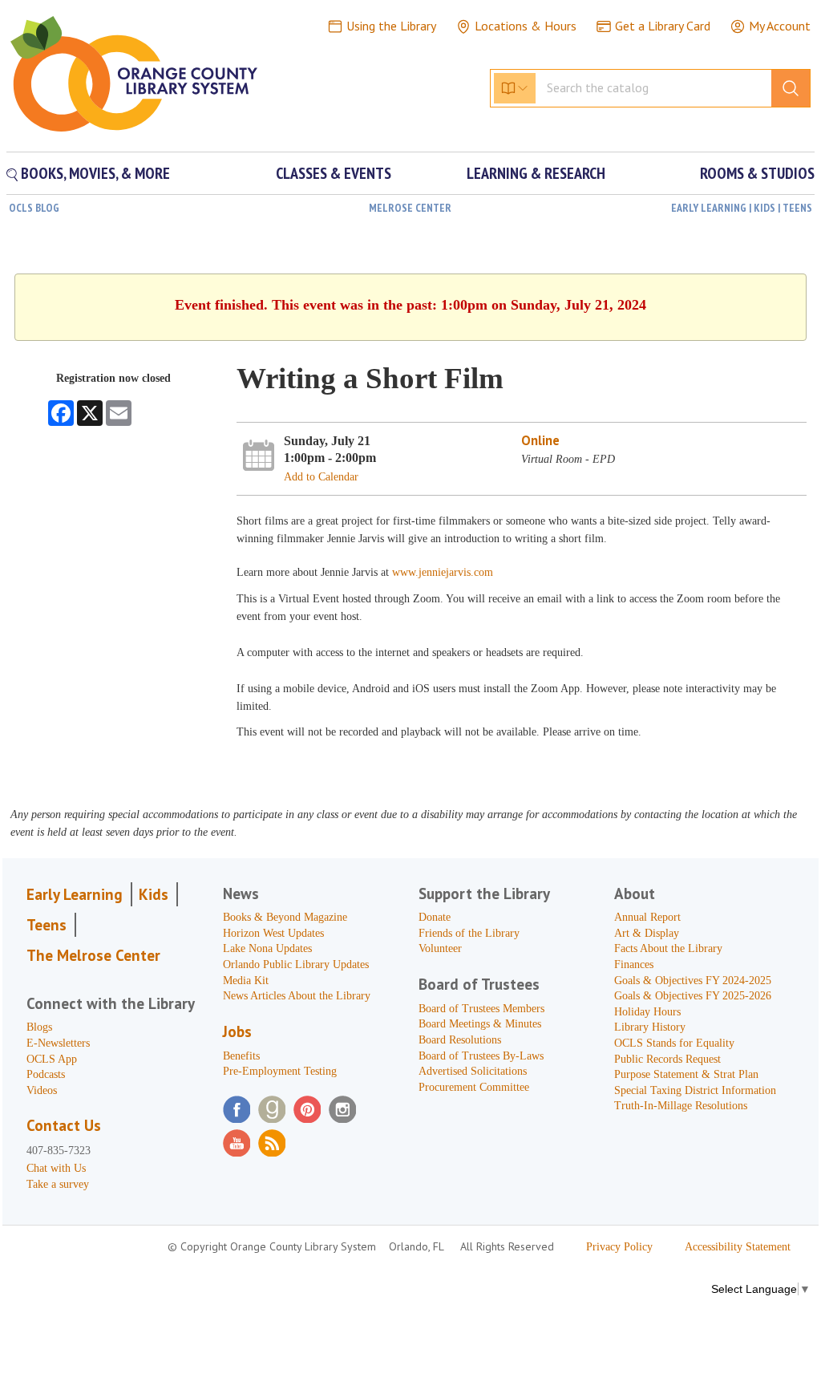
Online (540, 440)
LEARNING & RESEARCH (536, 173)
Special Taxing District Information (695, 1090)
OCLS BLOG (34, 208)
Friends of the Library (469, 933)
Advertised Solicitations (473, 1071)
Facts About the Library (668, 948)
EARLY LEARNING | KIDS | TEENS (741, 208)
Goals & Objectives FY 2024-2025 (692, 981)
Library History (650, 1027)
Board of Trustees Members (481, 1009)
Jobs (237, 1031)
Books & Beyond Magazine (285, 917)
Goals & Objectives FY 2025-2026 (692, 996)
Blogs (39, 1027)
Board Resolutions (460, 1040)
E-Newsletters (58, 1043)
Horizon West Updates (273, 933)
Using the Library (391, 26)
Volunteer (440, 948)
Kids (153, 894)
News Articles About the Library (296, 996)
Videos (41, 1090)
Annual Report (647, 917)
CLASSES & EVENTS (333, 173)
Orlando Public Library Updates (296, 964)
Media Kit (246, 981)
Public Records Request (667, 1059)
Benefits (241, 1056)
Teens (46, 924)
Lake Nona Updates (267, 948)
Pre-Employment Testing (280, 1071)
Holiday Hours (647, 1012)
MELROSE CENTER (410, 208)
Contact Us (63, 1125)
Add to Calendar (321, 477)
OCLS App (51, 1059)
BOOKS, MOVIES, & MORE (94, 173)
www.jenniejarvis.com (442, 572)
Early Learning (74, 894)
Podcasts (45, 1074)
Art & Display (646, 933)
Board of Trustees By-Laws (481, 1056)
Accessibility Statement (738, 1247)
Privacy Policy (619, 1247)
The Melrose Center (93, 955)
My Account (780, 26)
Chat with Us (56, 1168)
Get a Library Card (662, 26)
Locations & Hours (525, 26)
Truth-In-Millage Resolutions (680, 1106)
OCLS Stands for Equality (674, 1043)
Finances (633, 964)
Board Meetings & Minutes (480, 1024)
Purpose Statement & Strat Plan (686, 1074)
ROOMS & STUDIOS (757, 173)
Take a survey (57, 1184)
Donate (435, 917)
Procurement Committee (474, 1087)
